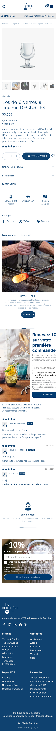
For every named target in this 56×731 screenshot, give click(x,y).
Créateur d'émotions (12, 689)
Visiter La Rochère (39, 677)
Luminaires (7, 657)
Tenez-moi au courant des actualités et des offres (27, 563)
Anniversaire (36, 639)
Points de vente (38, 689)
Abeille (33, 642)
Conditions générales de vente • (19, 716)
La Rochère (32, 723)
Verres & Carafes (10, 639)
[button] (4, 6)
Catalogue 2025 (38, 685)
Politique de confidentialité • (28, 713)
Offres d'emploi (38, 692)
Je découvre (28, 314)
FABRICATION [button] (9, 184)
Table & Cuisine (10, 642)
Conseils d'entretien (40, 696)
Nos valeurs (8, 681)
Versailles (35, 654)
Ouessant (35, 646)
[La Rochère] (28, 6)
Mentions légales (45, 716)
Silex (32, 657)
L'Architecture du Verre (42, 681)
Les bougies (36, 650)
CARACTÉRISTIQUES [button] (12, 167)
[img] (8, 419)
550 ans (6, 677)
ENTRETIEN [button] (8, 175)
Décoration (7, 653)
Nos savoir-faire (10, 685)
